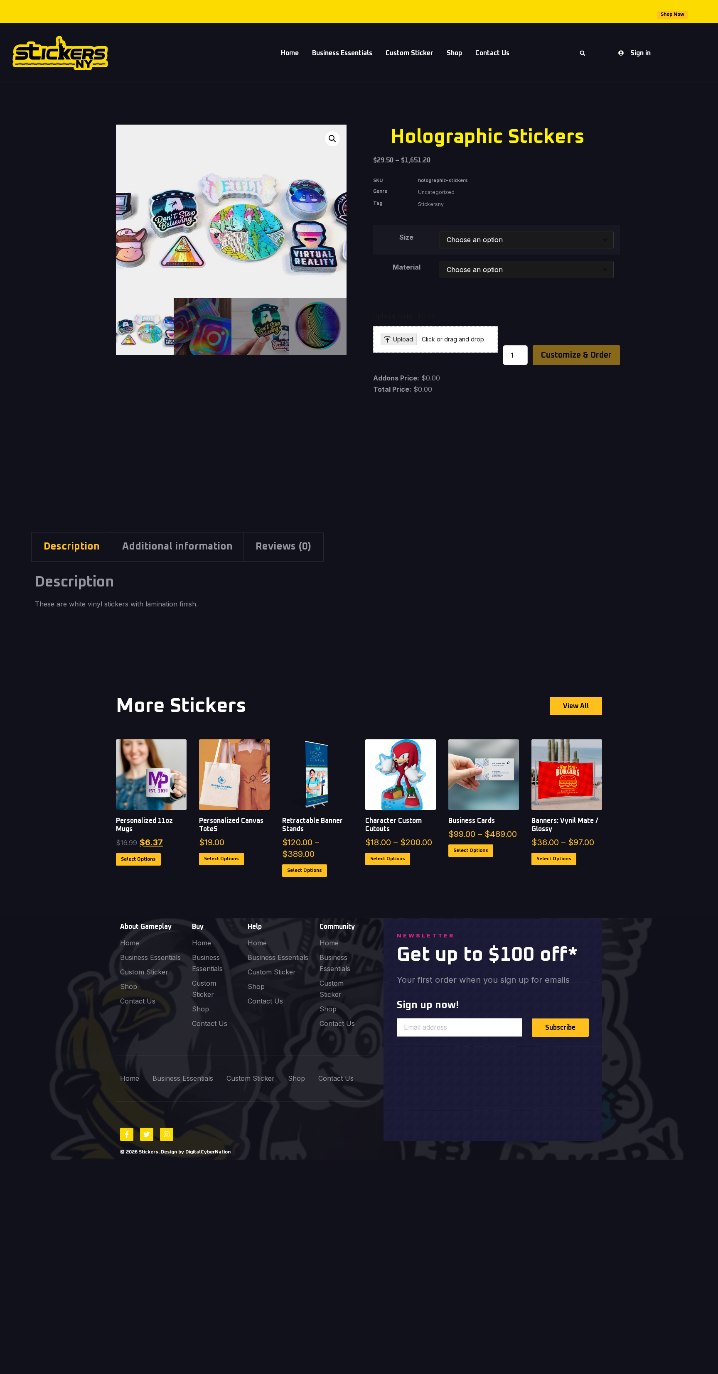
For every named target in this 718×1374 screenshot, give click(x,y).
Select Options (138, 859)
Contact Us (137, 1001)
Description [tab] (72, 547)
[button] (582, 53)
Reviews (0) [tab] (283, 547)
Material (406, 267)
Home (290, 53)
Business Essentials (342, 53)
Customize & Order (576, 355)
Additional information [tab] (177, 547)
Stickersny (431, 204)
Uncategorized (436, 192)
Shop (454, 53)
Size (406, 237)
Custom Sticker (409, 53)
